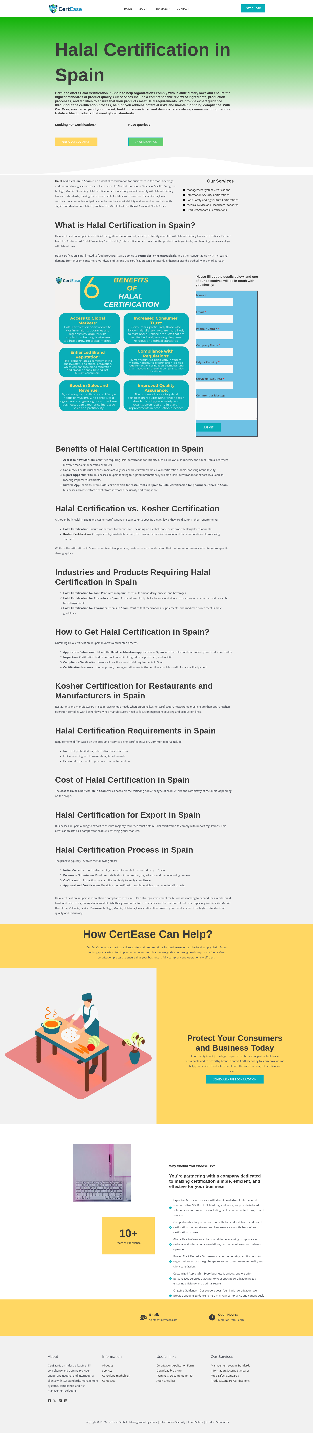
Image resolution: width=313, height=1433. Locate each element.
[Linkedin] (65, 1400)
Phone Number (207, 329)
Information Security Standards (230, 1370)
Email (201, 312)
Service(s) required (210, 379)
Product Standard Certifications (230, 1380)
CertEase (62, 93)
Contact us (108, 1380)
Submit (208, 427)
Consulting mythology (116, 1375)
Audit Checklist (165, 1380)
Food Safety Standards (225, 1375)
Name (201, 295)
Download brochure (168, 1370)
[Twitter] (55, 1400)
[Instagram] (60, 1400)
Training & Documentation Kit (174, 1375)
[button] (148, 8)
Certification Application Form (175, 1365)
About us (107, 1365)
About (142, 8)
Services (162, 8)
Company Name (208, 345)
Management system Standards (230, 1365)
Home (128, 8)
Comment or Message (211, 395)
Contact (183, 8)
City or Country (208, 362)
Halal (58, 181)
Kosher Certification (77, 534)
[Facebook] (49, 1400)
